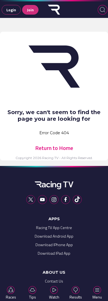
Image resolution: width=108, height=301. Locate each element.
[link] (54, 229)
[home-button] (54, 9)
